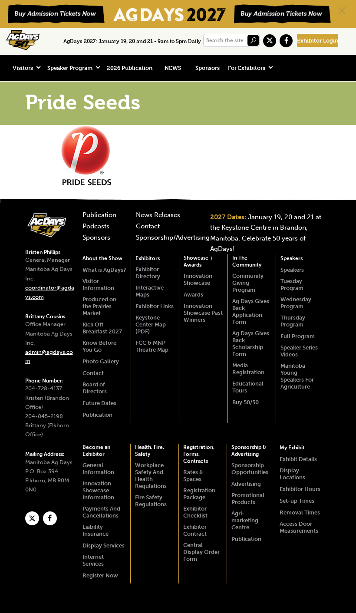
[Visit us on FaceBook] (286, 40)
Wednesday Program (295, 303)
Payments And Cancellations (101, 512)
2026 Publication (129, 67)
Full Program (297, 336)
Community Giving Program (248, 283)
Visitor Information (98, 284)
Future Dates (99, 403)
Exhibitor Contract (195, 530)
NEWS (173, 67)
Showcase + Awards (198, 261)
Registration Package (199, 494)
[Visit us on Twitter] (269, 40)
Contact (148, 226)
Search (253, 40)
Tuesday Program (291, 284)
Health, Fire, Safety (149, 450)
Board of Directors (94, 388)
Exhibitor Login (317, 40)
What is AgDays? (104, 270)
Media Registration (248, 369)
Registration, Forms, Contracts (198, 454)
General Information (98, 468)
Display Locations (292, 474)
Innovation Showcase (198, 279)
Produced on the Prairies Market (99, 306)
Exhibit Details (298, 459)
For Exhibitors (246, 67)
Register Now (100, 575)
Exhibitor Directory (147, 273)
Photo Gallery (100, 361)
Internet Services (93, 560)
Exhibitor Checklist (195, 512)
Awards (193, 294)
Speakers (291, 258)
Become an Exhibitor (96, 450)
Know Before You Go (99, 346)
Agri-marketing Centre (244, 520)
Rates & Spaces (193, 475)
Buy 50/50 (245, 402)
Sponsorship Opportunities (249, 468)
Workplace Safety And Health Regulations (151, 475)
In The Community (246, 261)
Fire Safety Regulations (151, 501)
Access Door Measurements (299, 527)
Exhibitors (147, 258)
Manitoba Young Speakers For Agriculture (297, 376)
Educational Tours (248, 387)
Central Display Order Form (201, 552)
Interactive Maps (149, 291)
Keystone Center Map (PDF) (150, 324)
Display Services (103, 545)
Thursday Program (292, 321)
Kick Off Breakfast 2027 (102, 328)
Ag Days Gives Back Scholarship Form (250, 343)
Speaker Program (69, 67)
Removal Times (300, 512)
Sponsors (207, 67)
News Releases (158, 215)
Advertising (246, 484)
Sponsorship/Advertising (173, 237)
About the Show (102, 258)
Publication (99, 215)
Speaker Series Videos (299, 351)
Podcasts (95, 226)
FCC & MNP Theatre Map (151, 346)
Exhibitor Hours (300, 489)
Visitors (23, 67)
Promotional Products (247, 498)
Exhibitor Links (154, 306)
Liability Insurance (95, 530)
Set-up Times (297, 501)
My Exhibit (292, 448)
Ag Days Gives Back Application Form (250, 311)
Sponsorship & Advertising (248, 450)
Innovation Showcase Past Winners (203, 313)
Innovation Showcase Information (98, 490)
